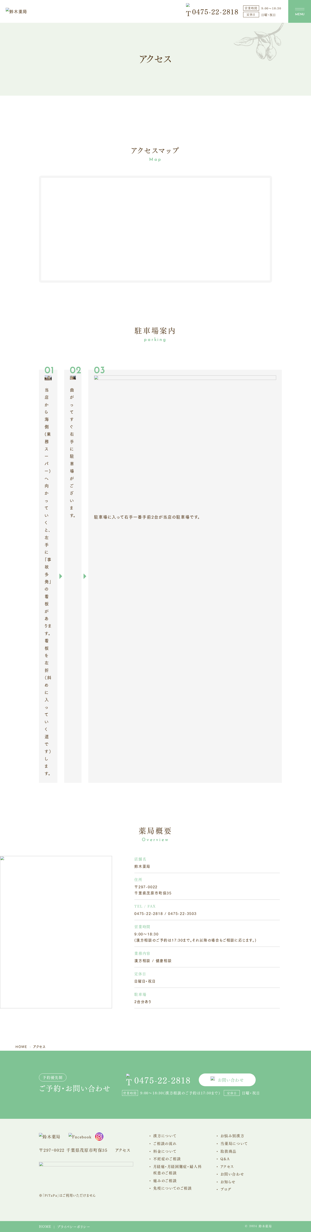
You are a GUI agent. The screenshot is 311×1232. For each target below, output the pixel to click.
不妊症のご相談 (167, 1158)
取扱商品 (228, 1151)
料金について (165, 1151)
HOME (45, 1226)
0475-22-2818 (215, 11)
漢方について (165, 1135)
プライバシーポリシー (73, 1226)
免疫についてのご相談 (172, 1188)
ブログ (225, 1189)
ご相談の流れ (165, 1143)
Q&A (225, 1158)
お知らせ (228, 1181)
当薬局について (234, 1143)
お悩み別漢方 (232, 1135)
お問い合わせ (231, 1079)
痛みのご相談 (165, 1180)
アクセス (122, 1150)
